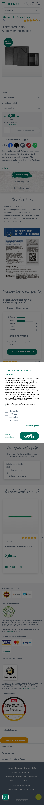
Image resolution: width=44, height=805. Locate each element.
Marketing (13, 420)
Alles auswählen (29, 436)
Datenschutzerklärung (12, 406)
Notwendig (13, 411)
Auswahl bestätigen (9, 436)
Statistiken (13, 417)
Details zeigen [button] (31, 425)
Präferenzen (14, 414)
